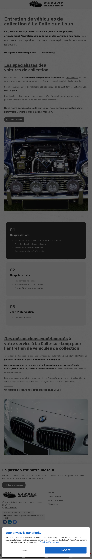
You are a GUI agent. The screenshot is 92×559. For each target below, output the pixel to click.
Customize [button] (24, 550)
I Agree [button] (66, 550)
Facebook (52, 542)
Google (43, 542)
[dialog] (46, 542)
